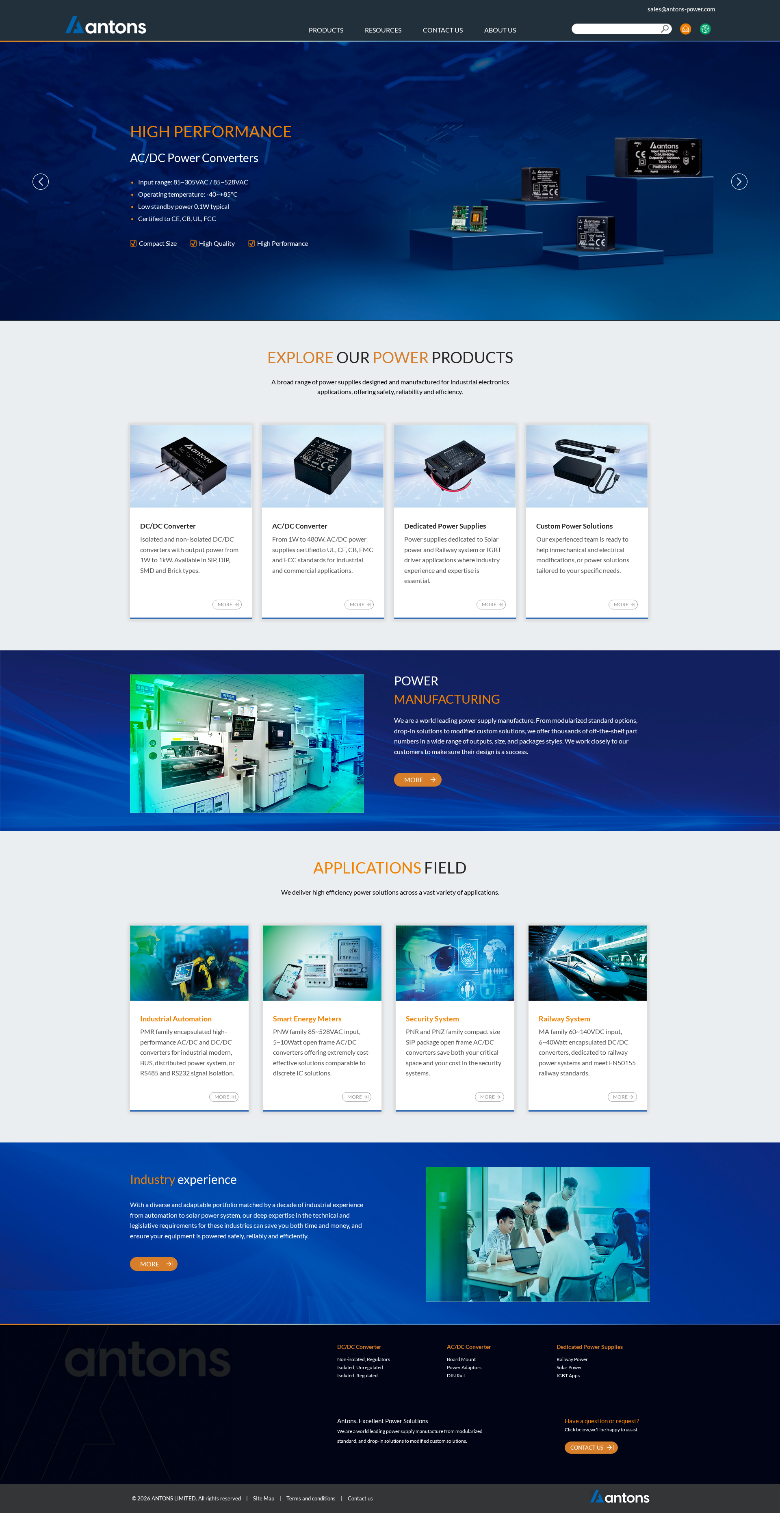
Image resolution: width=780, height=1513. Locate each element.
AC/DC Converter (469, 1346)
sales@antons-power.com (681, 9)
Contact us (360, 1498)
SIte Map (263, 1498)
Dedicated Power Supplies (590, 1346)
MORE (225, 604)
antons (105, 22)
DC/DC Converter (359, 1346)
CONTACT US (443, 30)
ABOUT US (500, 30)
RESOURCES (383, 30)
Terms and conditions (311, 1498)
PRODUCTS (326, 30)
